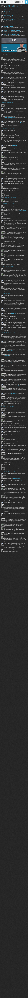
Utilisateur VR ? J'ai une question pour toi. (12, 30)
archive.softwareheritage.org (10, 117)
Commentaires (8, 10)
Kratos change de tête (8, 15)
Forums (5, 24)
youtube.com (14, 145)
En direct (7, 6)
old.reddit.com (15, 263)
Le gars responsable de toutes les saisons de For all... (13, 16)
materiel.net (21, 480)
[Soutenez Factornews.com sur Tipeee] (14, 51)
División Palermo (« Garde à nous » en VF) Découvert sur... (14, 27)
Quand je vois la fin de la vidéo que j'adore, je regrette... (14, 20)
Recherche (15, 2)
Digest (19, 6)
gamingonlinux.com (14, 393)
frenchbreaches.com (17, 478)
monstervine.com (11, 363)
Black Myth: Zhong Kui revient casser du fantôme (14, 19)
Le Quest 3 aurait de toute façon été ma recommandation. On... (15, 31)
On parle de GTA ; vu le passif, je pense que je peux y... (13, 12)
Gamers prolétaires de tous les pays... (11, 34)
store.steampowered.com (9, 377)
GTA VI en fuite (7, 11)
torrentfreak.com (21, 122)
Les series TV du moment (9, 26)
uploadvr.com (13, 313)
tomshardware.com (22, 210)
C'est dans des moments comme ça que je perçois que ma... (14, 35)
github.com (20, 385)
